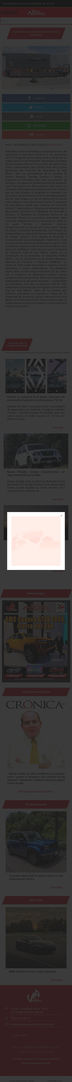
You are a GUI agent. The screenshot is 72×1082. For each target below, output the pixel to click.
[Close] (61, 516)
